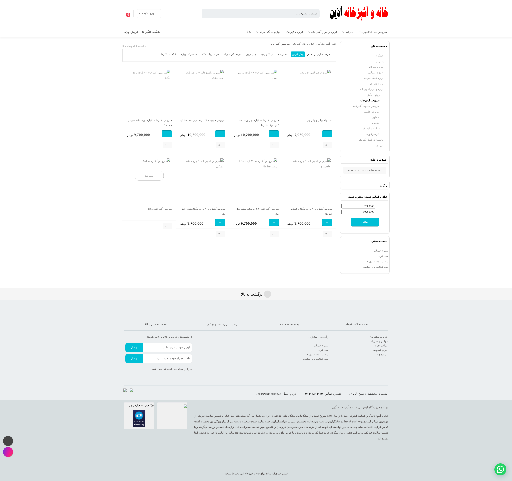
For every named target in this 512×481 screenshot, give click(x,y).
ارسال (134, 347)
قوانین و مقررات (379, 341)
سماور (376, 117)
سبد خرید (383, 256)
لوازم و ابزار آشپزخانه (324, 31)
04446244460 (314, 393)
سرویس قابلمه (371, 111)
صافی (364, 221)
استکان (380, 55)
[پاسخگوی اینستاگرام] (8, 452)
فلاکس (376, 122)
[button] (500, 469)
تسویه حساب (381, 250)
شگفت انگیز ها (151, 31)
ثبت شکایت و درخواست (375, 266)
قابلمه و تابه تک (371, 128)
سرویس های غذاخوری (374, 31)
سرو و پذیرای (376, 66)
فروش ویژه (131, 31)
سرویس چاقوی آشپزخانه (366, 106)
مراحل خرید (381, 345)
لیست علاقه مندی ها (377, 261)
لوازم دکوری (295, 31)
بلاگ (248, 31)
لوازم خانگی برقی (269, 31)
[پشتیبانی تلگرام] (8, 441)
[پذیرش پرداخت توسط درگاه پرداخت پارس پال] (139, 418)
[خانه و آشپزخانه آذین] (360, 13)
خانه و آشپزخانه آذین (326, 43)
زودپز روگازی (373, 94)
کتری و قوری (373, 134)
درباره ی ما (382, 354)
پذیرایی (349, 31)
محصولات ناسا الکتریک (371, 139)
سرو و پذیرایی (376, 72)
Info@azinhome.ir (268, 393)
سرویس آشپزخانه (370, 100)
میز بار (380, 145)
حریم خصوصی (380, 349)
